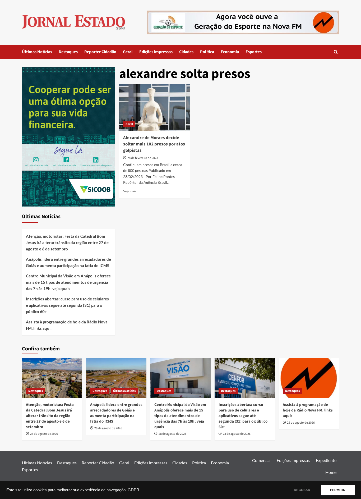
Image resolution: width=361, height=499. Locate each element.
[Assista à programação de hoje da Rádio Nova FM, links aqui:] (309, 378)
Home (330, 472)
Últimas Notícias (37, 52)
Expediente (326, 460)
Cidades (186, 52)
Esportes (254, 52)
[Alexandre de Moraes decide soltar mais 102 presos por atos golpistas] (154, 107)
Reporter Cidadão (100, 52)
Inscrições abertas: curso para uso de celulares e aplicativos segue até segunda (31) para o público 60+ (67, 305)
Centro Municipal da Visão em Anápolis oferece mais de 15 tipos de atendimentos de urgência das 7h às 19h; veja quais (68, 282)
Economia (230, 52)
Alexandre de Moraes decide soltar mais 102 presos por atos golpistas (154, 144)
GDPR (133, 490)
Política (207, 52)
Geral (128, 52)
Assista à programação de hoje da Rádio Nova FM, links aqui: (67, 325)
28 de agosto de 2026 (44, 434)
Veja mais (129, 191)
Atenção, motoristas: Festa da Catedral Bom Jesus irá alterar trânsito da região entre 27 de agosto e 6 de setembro (67, 242)
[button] (335, 52)
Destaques (68, 52)
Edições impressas (156, 52)
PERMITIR (337, 490)
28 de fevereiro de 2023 (142, 158)
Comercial (261, 460)
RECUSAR (302, 490)
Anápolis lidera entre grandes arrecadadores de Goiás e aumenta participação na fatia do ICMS (68, 262)
